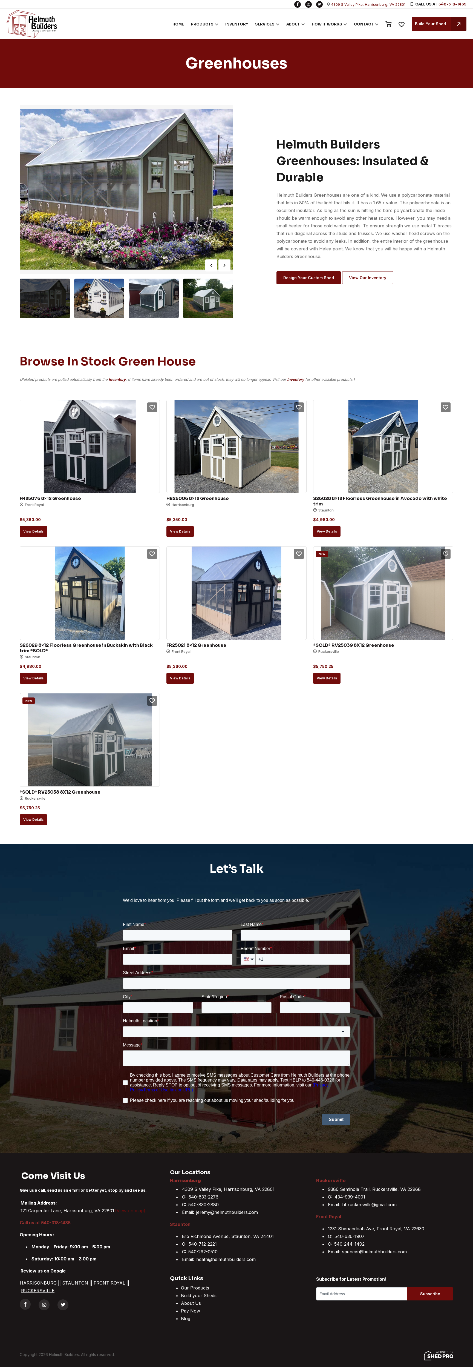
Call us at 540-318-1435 (45, 1222)
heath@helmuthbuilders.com (226, 1259)
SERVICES (265, 24)
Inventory (117, 379)
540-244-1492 (349, 1244)
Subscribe (430, 1293)
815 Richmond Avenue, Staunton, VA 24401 (228, 1236)
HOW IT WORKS (327, 24)
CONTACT (364, 24)
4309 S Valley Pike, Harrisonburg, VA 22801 (368, 4)
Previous (211, 265)
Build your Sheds (199, 1295)
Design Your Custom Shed (308, 277)
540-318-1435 (452, 4)
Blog (185, 1318)
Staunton (180, 1224)
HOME (178, 24)
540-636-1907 (349, 1236)
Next (224, 265)
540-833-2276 (203, 1197)
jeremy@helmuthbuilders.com (227, 1212)
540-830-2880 (203, 1204)
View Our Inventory (367, 277)
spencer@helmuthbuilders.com (374, 1251)
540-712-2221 (203, 1244)
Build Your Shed (430, 23)
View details (33, 531)
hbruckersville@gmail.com (369, 1204)
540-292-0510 (203, 1251)
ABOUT (293, 24)
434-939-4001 (349, 1197)
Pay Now (190, 1311)
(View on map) (130, 1210)
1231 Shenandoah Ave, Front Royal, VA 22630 (376, 1228)
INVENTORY (236, 24)
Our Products (195, 1288)
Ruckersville (331, 1180)
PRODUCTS (202, 24)
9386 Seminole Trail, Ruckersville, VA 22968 (374, 1189)
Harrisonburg (185, 1180)
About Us (191, 1303)
